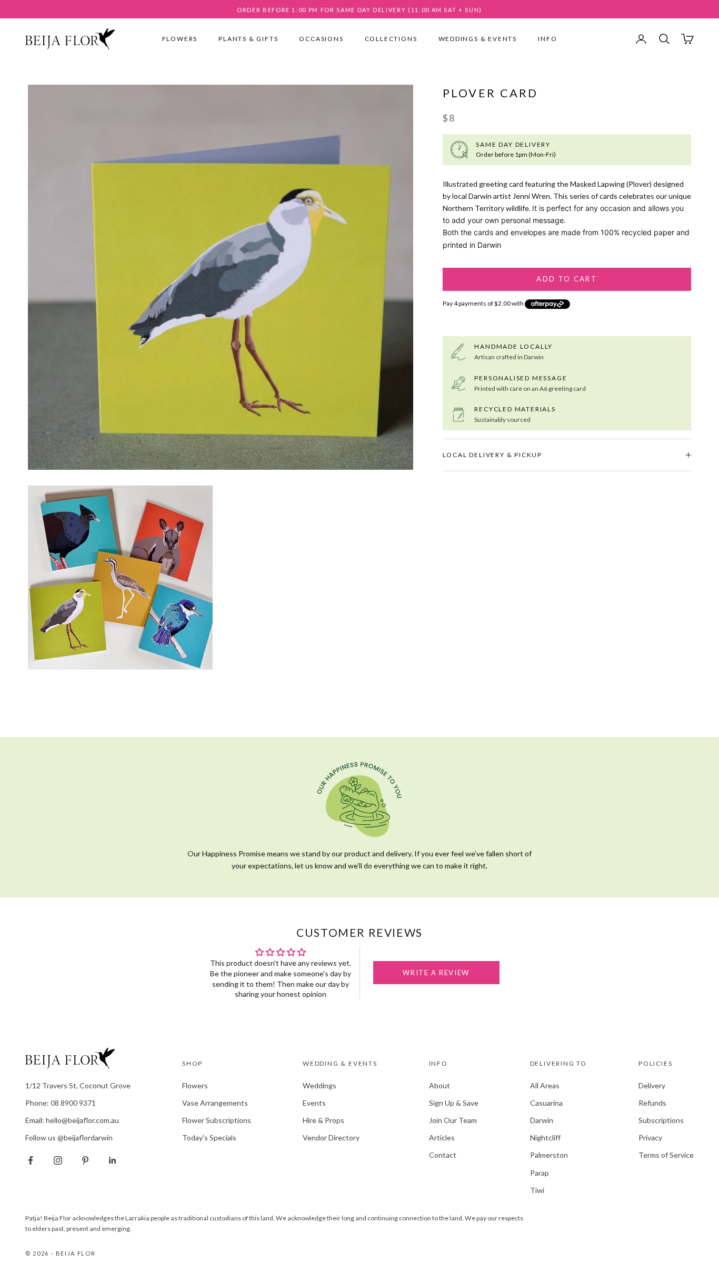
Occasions (321, 39)
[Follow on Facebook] (30, 1160)
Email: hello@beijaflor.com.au (72, 1120)
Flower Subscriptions (216, 1120)
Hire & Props (323, 1120)
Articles (442, 1137)
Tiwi (537, 1190)
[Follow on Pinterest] (85, 1160)
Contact (442, 1154)
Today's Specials (209, 1137)
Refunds (652, 1102)
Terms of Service (666, 1154)
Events (314, 1102)
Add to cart (566, 279)
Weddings (319, 1085)
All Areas (545, 1085)
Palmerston (549, 1154)
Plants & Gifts (248, 39)
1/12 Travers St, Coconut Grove (78, 1085)
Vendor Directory (331, 1137)
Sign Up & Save (453, 1102)
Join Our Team (453, 1120)
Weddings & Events (477, 39)
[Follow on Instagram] (58, 1160)
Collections (391, 39)
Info (547, 39)
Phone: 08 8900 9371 (60, 1102)
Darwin (541, 1120)
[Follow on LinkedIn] (112, 1160)
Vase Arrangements (215, 1102)
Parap (539, 1172)
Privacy (650, 1137)
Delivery (651, 1085)
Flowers (180, 39)
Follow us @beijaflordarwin (69, 1137)
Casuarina (546, 1102)
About (439, 1085)
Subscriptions (661, 1120)
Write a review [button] (436, 972)
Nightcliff (545, 1137)
